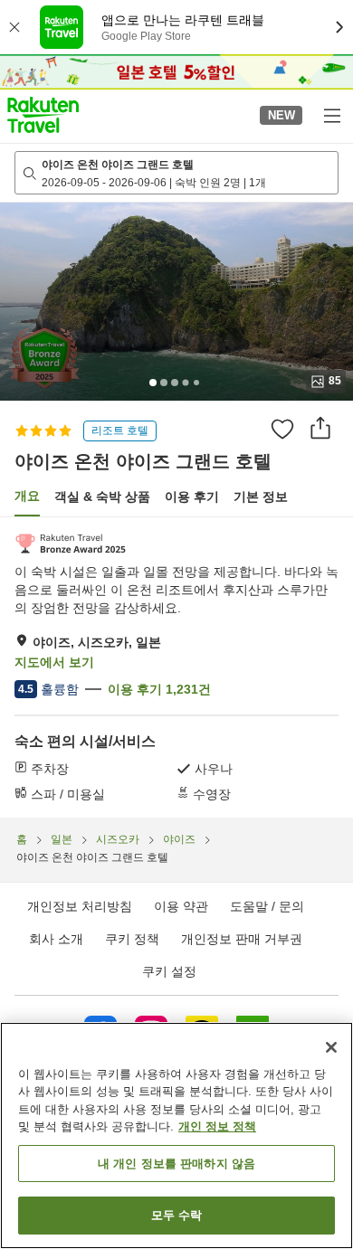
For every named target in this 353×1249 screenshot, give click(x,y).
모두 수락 (177, 1215)
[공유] (320, 428)
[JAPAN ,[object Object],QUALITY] (70, 543)
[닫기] (331, 1047)
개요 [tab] (27, 495)
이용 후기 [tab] (192, 496)
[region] (176, 1135)
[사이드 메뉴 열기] (331, 114)
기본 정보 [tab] (261, 496)
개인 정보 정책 (217, 1126)
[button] (43, 115)
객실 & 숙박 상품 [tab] (102, 496)
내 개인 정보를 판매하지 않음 (176, 1163)
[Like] (282, 428)
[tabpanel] (176, 667)
